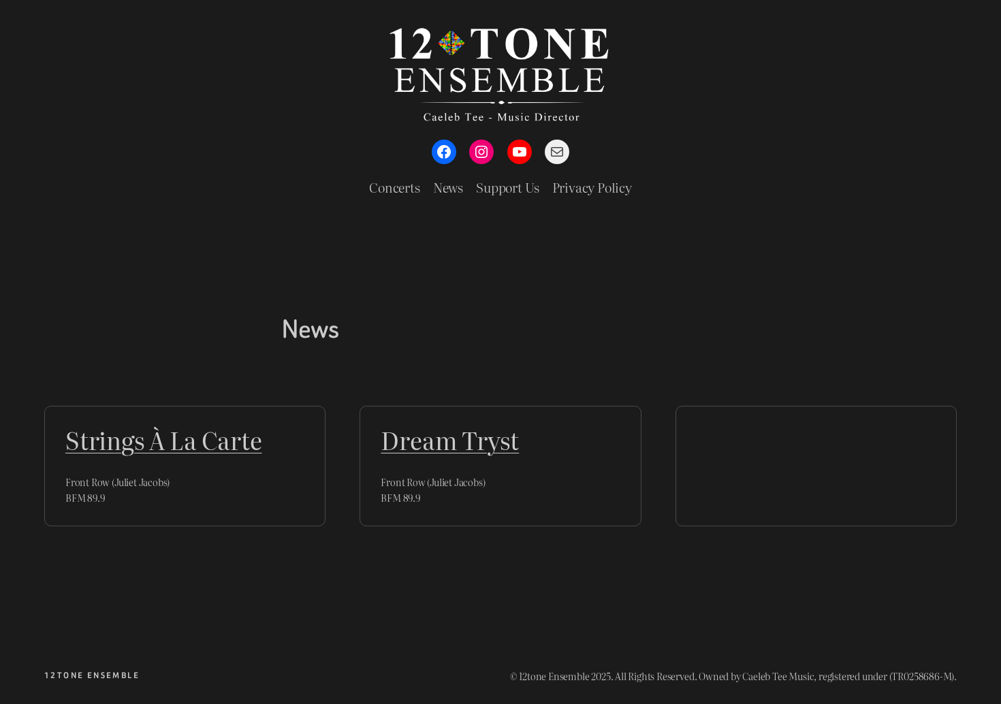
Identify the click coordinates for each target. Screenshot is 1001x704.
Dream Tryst (450, 440)
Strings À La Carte (163, 440)
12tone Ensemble (92, 675)
